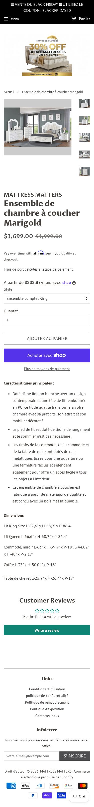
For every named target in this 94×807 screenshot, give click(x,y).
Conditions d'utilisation (47, 689)
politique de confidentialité (47, 695)
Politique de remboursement (47, 702)
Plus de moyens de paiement (47, 368)
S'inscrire (75, 756)
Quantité (11, 310)
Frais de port (14, 269)
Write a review (47, 630)
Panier (84, 19)
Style (8, 289)
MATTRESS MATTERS (56, 771)
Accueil (9, 92)
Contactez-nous (47, 715)
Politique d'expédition (47, 709)
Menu (14, 19)
